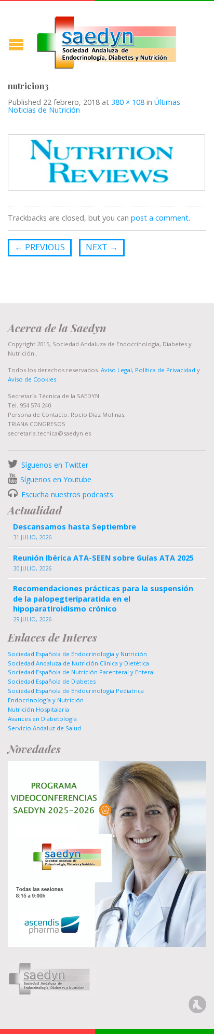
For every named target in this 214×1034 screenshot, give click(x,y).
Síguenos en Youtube (55, 479)
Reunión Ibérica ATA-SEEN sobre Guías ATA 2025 (103, 558)
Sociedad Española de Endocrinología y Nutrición (77, 654)
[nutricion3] (106, 162)
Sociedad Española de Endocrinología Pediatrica (76, 691)
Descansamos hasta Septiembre (74, 527)
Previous (40, 247)
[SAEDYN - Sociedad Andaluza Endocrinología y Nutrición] (107, 40)
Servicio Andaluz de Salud (44, 728)
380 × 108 (127, 102)
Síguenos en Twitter (54, 465)
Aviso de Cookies (32, 379)
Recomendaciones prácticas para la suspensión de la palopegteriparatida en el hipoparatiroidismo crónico (103, 598)
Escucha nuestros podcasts (66, 494)
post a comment (160, 218)
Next (102, 247)
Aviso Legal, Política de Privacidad (147, 370)
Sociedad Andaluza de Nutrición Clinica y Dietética (78, 663)
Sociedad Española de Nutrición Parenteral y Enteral (81, 672)
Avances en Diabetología (42, 719)
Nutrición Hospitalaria (38, 709)
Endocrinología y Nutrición (46, 700)
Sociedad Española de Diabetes (52, 681)
